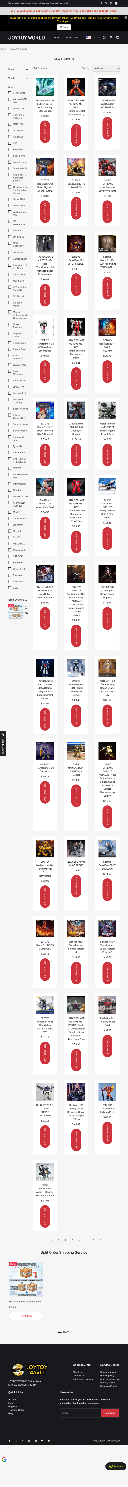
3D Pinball (18, 296)
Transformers (20, 162)
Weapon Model (17, 304)
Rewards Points (108, 1386)
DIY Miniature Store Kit (20, 288)
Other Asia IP (20, 168)
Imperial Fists (20, 393)
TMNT (16, 537)
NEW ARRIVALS (18, 244)
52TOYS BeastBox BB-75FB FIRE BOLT (76, 260)
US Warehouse (19, 223)
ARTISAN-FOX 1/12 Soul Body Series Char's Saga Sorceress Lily (107, 688)
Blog (10, 1413)
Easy (15, 588)
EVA (15, 143)
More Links (72, 38)
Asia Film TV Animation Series (19, 177)
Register (12, 1406)
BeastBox (18, 562)
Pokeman (18, 136)
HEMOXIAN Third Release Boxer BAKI (107, 1022)
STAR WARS (19, 93)
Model (16, 512)
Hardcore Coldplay (18, 401)
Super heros (19, 274)
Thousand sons (18, 438)
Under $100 (19, 569)
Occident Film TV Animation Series (20, 190)
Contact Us (78, 1375)
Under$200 (19, 199)
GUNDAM (18, 130)
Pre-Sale (17, 230)
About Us (77, 1372)
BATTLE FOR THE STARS (20, 460)
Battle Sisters (20, 380)
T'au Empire (19, 343)
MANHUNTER (20, 496)
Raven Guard (20, 349)
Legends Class (17, 335)
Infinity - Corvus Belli (19, 416)
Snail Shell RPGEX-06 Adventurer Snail (45, 504)
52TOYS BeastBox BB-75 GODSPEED (45, 945)
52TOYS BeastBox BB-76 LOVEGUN (107, 865)
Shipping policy (108, 1372)
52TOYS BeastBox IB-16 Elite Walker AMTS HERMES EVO (45, 1025)
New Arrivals (19, 550)
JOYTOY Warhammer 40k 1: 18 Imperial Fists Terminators (45, 868)
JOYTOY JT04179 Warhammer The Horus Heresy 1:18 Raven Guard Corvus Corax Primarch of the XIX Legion (76, 601)
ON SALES (18, 237)
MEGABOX (19, 543)
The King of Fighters (19, 116)
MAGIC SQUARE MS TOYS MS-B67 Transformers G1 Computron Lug (76, 107)
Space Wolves (20, 408)
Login (11, 1403)
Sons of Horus (20, 424)
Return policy (107, 1375)
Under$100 (19, 205)
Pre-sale (17, 575)
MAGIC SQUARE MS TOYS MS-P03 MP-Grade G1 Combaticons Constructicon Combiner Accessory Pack (76, 1029)
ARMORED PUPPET (19, 504)
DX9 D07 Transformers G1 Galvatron (45, 768)
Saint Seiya (19, 155)
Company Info (82, 1365)
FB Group (64, 27)
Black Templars (18, 357)
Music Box (18, 280)
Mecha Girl (18, 108)
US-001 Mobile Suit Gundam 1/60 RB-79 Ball (107, 104)
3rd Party (18, 524)
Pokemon (18, 149)
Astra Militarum (18, 372)
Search (12, 1399)
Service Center (109, 1365)
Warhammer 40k (19, 213)
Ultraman (18, 252)
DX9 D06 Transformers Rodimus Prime (107, 1109)
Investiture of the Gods (20, 266)
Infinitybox (18, 581)
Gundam (17, 490)
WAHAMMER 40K (20, 101)
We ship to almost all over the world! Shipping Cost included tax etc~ (39, 3)
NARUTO (18, 124)
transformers (19, 518)
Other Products (17, 326)
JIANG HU (18, 386)
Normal (17, 531)
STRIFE (17, 468)
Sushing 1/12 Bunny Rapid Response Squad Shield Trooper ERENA (76, 1112)
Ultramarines (19, 483)
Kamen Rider (20, 258)
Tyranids (17, 446)
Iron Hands (19, 452)
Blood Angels (20, 430)
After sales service (110, 1379)
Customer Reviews (83, 1379)
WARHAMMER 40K (20, 476)
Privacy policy (107, 1382)
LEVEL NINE (19, 364)
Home (57, 38)
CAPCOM (18, 556)
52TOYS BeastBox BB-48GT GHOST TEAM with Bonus (76, 688)
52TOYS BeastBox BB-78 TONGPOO (76, 184)
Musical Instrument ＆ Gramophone (20, 315)
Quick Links (15, 1392)
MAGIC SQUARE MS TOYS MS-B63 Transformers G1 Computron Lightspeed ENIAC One (76, 511)
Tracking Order (16, 1410)
